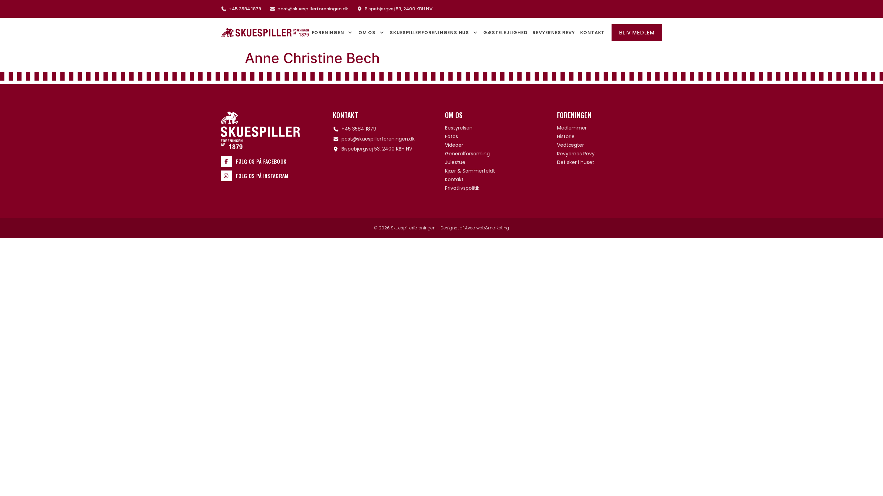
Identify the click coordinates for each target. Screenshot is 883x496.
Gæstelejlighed (505, 32)
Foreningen (328, 32)
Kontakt (592, 32)
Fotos (451, 136)
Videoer (454, 145)
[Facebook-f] (226, 161)
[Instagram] (226, 176)
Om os (367, 32)
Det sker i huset (575, 162)
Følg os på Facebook (261, 161)
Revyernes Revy (554, 32)
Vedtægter (570, 145)
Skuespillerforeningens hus (429, 32)
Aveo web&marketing (487, 228)
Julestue (455, 162)
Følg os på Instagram (262, 175)
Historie (566, 136)
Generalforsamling (467, 153)
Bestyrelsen (459, 127)
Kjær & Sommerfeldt (470, 170)
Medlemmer (572, 127)
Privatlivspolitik (462, 188)
